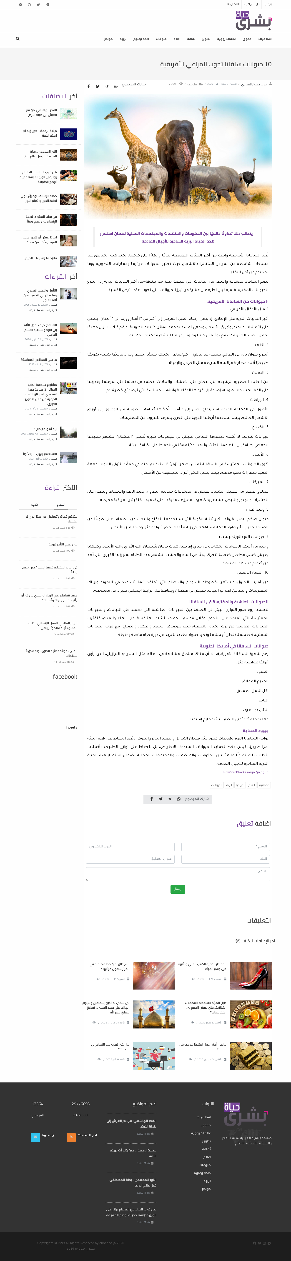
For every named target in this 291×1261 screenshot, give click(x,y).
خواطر (108, 38)
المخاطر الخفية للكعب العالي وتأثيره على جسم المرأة (202, 966)
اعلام (176, 38)
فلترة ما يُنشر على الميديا (40, 258)
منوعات (161, 38)
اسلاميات (265, 38)
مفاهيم (264, 785)
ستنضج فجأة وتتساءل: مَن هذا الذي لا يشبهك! (51, 519)
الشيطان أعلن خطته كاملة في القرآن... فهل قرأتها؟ (109, 966)
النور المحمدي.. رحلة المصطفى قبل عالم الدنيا (40, 153)
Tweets (71, 727)
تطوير (206, 38)
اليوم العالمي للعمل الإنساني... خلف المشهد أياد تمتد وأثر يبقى (52, 625)
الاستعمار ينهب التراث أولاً (40, 454)
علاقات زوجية (226, 38)
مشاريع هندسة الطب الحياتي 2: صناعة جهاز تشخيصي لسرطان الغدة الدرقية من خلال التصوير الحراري (41, 394)
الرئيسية (268, 4)
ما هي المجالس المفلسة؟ (39, 360)
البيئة (229, 785)
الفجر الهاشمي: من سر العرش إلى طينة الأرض (41, 112)
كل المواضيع (251, 4)
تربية (123, 38)
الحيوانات (216, 785)
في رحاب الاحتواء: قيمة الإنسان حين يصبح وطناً (41, 219)
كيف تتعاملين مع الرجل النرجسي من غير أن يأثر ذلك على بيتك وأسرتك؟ (49, 597)
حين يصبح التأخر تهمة (63, 544)
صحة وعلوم (141, 38)
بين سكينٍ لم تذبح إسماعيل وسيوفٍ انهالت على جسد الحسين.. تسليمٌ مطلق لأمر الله (105, 1007)
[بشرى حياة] (254, 20)
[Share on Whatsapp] (115, 86)
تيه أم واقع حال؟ (45, 429)
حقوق (247, 38)
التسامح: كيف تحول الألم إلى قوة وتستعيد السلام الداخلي (40, 330)
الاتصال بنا (233, 4)
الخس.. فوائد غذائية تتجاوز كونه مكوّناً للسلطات (51, 653)
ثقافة (191, 38)
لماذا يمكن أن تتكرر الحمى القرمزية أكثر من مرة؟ (39, 239)
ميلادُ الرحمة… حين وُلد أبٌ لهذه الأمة (40, 133)
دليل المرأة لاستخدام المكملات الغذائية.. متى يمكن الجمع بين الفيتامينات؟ (205, 1007)
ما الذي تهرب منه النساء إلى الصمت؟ (110, 1046)
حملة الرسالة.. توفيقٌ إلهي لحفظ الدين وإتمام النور (38, 198)
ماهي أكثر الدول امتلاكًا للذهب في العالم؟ (202, 1046)
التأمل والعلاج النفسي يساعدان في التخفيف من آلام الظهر (40, 295)
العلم (251, 785)
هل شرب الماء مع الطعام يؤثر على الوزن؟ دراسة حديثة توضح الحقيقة (38, 177)
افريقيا (240, 785)
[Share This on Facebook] (88, 86)
